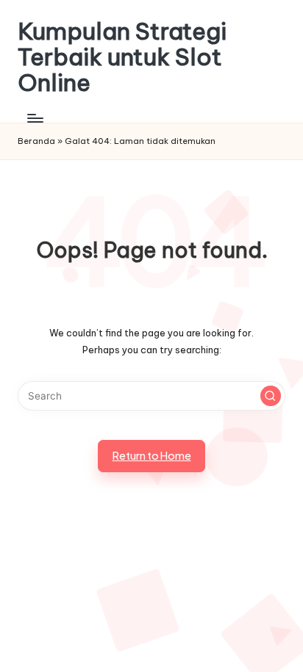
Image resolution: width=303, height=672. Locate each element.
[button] (270, 396)
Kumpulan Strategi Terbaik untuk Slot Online (122, 57)
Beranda (36, 141)
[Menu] (34, 119)
